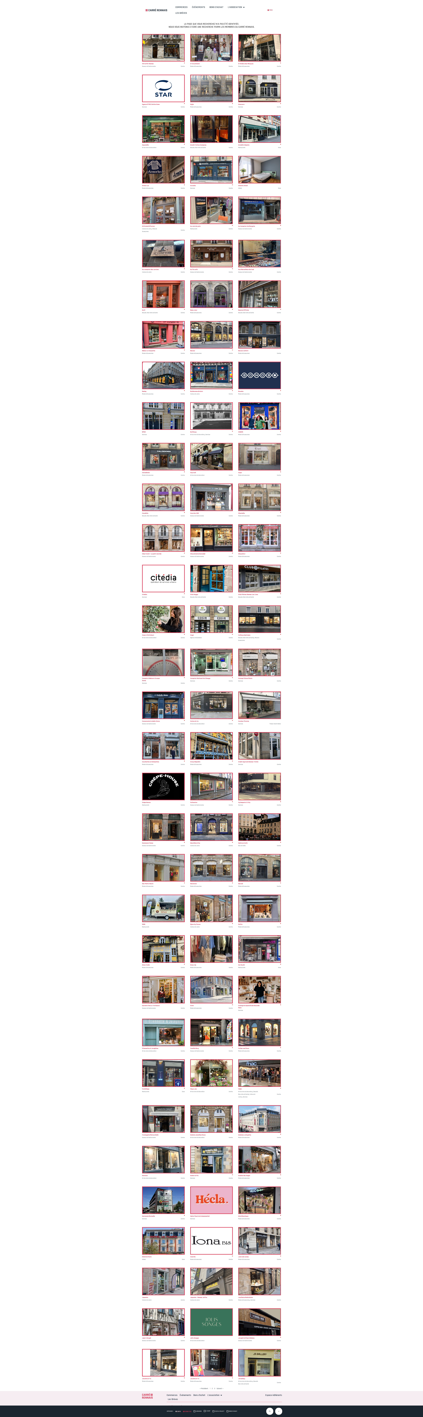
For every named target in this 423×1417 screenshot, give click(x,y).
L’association (235, 7)
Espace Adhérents (273, 1395)
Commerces (181, 7)
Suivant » (220, 1388)
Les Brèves (181, 13)
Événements (198, 7)
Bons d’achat (216, 7)
